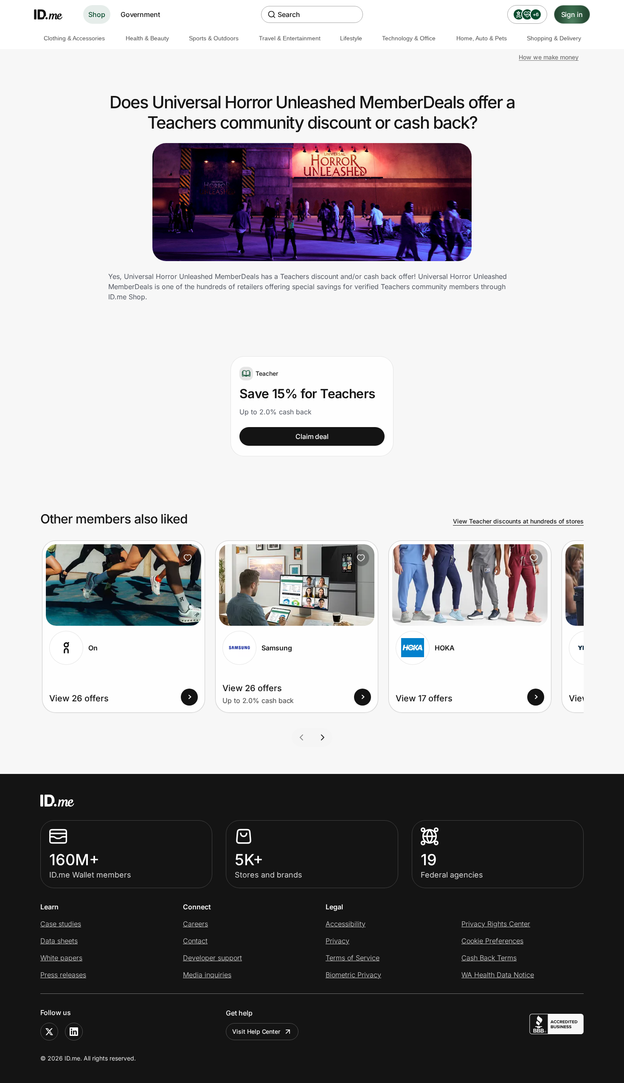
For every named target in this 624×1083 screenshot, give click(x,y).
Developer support (212, 958)
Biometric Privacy (353, 974)
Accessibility (345, 924)
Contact (195, 941)
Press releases (63, 974)
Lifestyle (351, 38)
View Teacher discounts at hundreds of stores (518, 521)
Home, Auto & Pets (481, 38)
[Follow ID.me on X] (49, 1032)
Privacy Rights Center (495, 924)
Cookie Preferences (492, 941)
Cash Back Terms (489, 958)
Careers (195, 924)
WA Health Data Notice (497, 974)
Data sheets (59, 941)
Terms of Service (352, 958)
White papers (61, 958)
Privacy (337, 941)
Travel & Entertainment (289, 38)
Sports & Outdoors (214, 38)
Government (140, 14)
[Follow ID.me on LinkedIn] (74, 1032)
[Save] (187, 557)
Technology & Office (409, 38)
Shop (96, 14)
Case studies (60, 924)
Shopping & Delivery (554, 38)
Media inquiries (207, 974)
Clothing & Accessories (74, 38)
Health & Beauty (147, 38)
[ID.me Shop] (53, 14)
